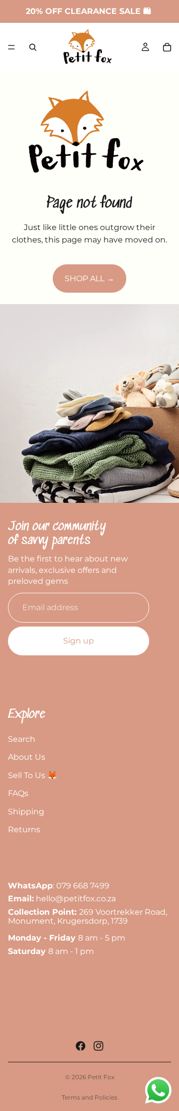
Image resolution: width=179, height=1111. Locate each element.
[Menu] (11, 47)
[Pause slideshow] (75, 492)
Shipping (26, 811)
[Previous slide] (16, 403)
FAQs (18, 793)
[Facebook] (81, 1046)
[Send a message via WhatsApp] (158, 1090)
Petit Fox (101, 1077)
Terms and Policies (89, 1097)
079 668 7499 (82, 885)
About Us (26, 757)
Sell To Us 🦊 (32, 775)
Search (21, 738)
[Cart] (167, 47)
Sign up (78, 640)
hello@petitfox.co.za (76, 898)
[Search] (33, 47)
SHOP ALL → (89, 278)
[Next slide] (163, 403)
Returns (24, 829)
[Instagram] (98, 1046)
